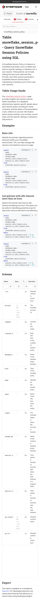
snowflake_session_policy (14, 32)
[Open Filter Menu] (10, 286)
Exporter (5, 591)
